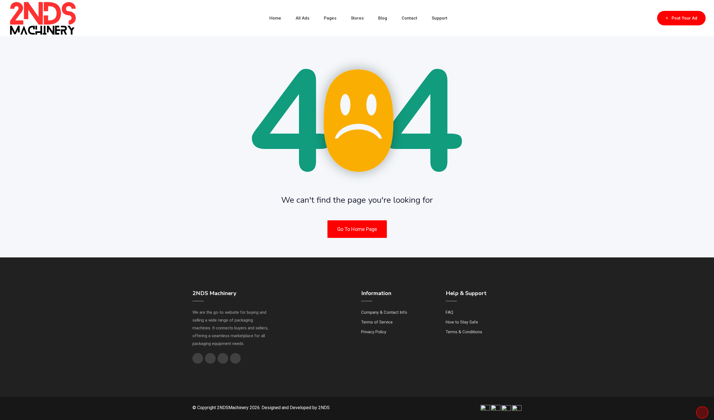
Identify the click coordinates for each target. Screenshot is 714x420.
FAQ (449, 312)
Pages (330, 18)
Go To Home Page (357, 229)
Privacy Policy (373, 331)
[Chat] (641, 18)
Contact (409, 18)
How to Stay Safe (462, 322)
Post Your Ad (684, 18)
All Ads (302, 18)
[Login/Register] (650, 18)
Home (275, 18)
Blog (382, 18)
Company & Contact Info (384, 312)
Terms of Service (377, 322)
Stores (357, 18)
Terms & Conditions (464, 331)
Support (439, 18)
